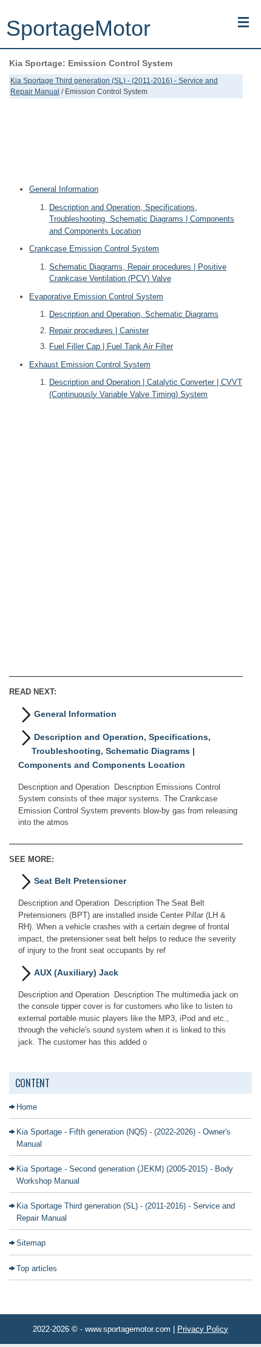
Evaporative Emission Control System (96, 296)
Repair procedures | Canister (99, 330)
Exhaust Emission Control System (90, 364)
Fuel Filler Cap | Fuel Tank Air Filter (111, 346)
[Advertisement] (126, 140)
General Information (63, 189)
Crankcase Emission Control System (94, 248)
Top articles (36, 1268)
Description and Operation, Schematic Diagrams (134, 314)
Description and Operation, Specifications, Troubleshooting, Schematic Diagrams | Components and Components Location (141, 219)
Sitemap (31, 1242)
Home (26, 1106)
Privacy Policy (202, 1329)
